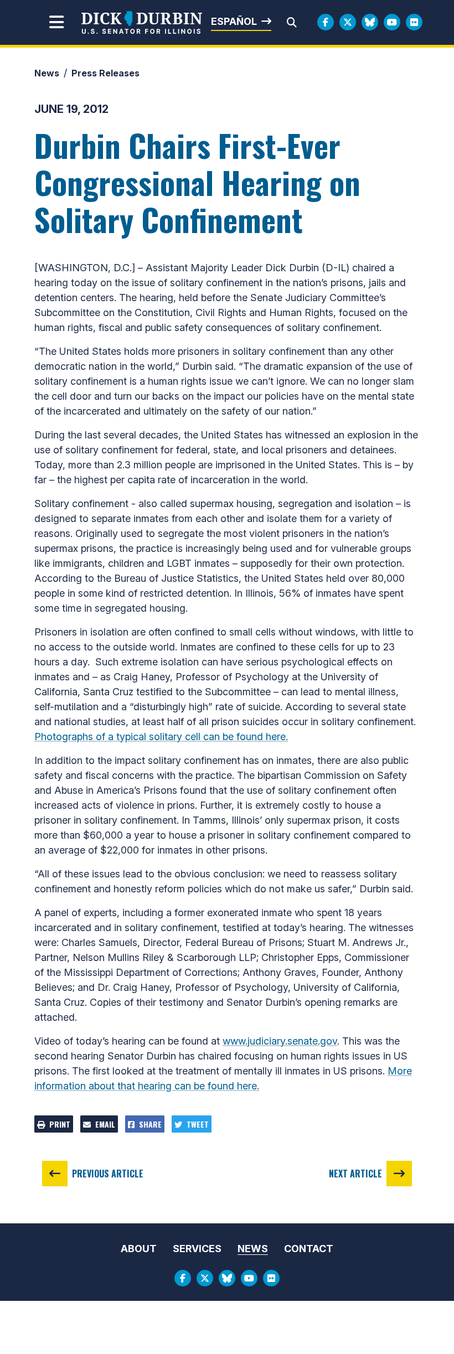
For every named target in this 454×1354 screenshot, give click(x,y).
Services (197, 1248)
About (139, 1248)
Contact (308, 1248)
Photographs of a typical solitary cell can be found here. (161, 736)
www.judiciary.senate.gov (280, 1041)
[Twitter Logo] (347, 22)
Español (234, 21)
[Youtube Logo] (392, 22)
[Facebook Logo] (325, 22)
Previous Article (107, 1173)
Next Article (355, 1173)
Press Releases (105, 73)
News (46, 73)
